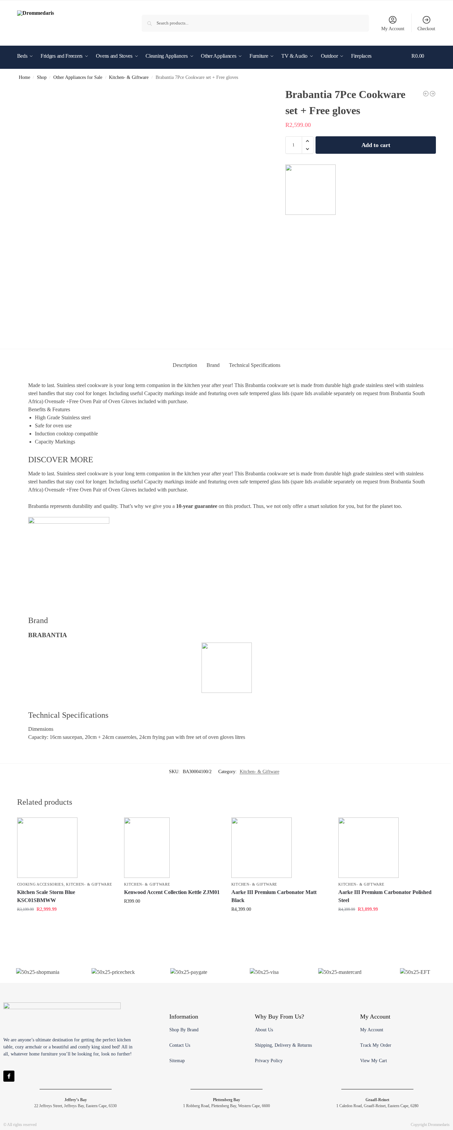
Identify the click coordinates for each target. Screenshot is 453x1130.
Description (185, 365)
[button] (423, 66)
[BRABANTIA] (310, 189)
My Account (392, 28)
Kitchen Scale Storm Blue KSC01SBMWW (46, 896)
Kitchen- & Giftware (129, 77)
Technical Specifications (254, 365)
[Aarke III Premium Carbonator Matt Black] (280, 847)
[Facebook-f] (8, 1076)
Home (24, 77)
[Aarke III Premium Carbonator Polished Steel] (425, 93)
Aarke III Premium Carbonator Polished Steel (385, 896)
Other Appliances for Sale (77, 77)
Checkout (426, 28)
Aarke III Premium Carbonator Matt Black (274, 896)
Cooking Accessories (40, 884)
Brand (213, 365)
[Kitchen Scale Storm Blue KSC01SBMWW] (65, 847)
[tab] (185, 365)
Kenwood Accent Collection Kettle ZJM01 (172, 892)
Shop (42, 77)
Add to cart (375, 145)
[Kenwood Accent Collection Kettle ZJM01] (432, 93)
